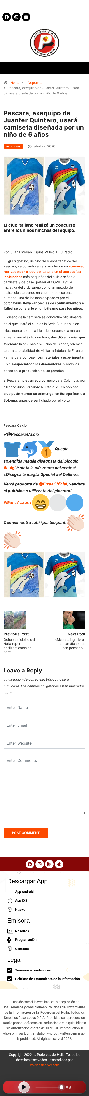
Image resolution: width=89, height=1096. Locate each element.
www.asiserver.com (44, 1065)
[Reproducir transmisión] (24, 1087)
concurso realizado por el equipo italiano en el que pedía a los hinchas (44, 271)
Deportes (35, 83)
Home (14, 83)
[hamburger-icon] (81, 68)
